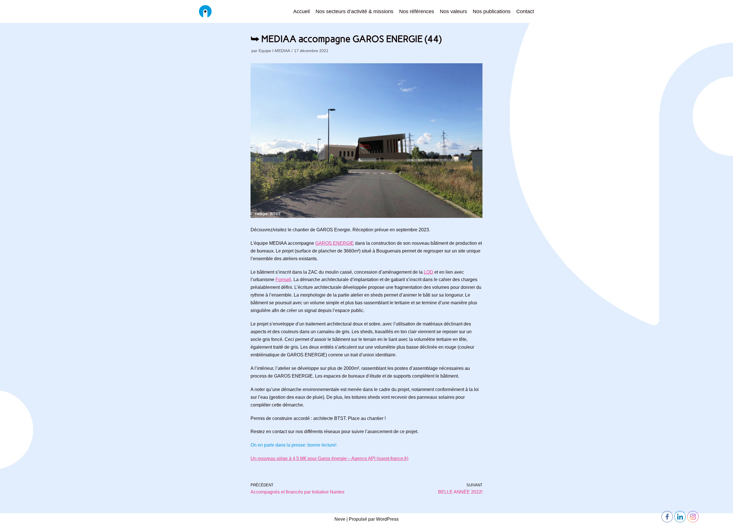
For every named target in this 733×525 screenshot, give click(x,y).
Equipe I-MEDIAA (274, 51)
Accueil (301, 11)
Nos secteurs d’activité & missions (354, 11)
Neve (339, 519)
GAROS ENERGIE (334, 243)
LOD (428, 272)
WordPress (387, 519)
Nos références (416, 11)
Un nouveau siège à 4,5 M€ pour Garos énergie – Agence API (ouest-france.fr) (329, 458)
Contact (525, 11)
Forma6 (283, 279)
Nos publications (492, 11)
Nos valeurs (453, 11)
